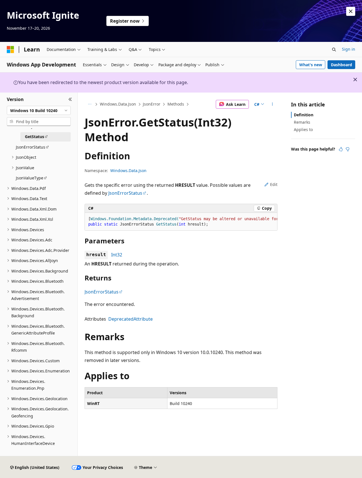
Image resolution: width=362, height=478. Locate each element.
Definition (303, 114)
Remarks (302, 122)
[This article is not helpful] (347, 149)
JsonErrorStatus (125, 193)
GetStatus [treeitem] (34, 136)
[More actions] (272, 104)
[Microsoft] (10, 49)
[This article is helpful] (340, 149)
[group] (181, 222)
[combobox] (39, 110)
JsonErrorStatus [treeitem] (30, 147)
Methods (175, 104)
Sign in (348, 49)
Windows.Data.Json (118, 104)
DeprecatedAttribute (130, 319)
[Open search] (334, 49)
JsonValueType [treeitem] (29, 178)
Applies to (303, 129)
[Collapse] (70, 99)
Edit (273, 184)
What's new (310, 64)
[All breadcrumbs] (89, 104)
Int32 (116, 255)
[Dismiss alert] (350, 11)
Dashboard (341, 64)
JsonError (151, 104)
